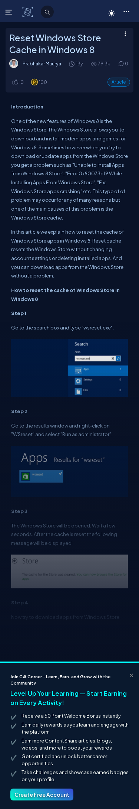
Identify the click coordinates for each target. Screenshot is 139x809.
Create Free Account (41, 794)
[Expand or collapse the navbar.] (9, 11)
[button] (126, 11)
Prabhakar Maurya (42, 63)
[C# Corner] (28, 11)
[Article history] (72, 64)
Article (119, 82)
